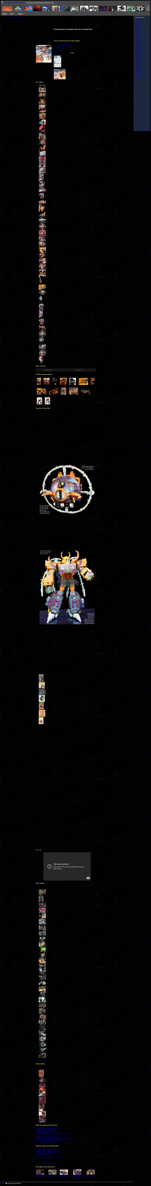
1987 (139, 70)
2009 (139, 41)
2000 (139, 54)
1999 (139, 55)
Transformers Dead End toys (63, 46)
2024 (139, 20)
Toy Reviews (58, 50)
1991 (139, 66)
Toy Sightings (58, 48)
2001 (139, 52)
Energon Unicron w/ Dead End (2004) (46, 1129)
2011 (139, 38)
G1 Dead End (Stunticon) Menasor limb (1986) (48, 1149)
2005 (139, 46)
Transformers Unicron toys (63, 43)
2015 (139, 32)
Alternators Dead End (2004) (43, 1154)
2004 (139, 48)
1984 (139, 76)
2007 (139, 44)
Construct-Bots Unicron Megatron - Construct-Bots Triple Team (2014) (54, 1138)
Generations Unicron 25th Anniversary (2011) (47, 1136)
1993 (139, 63)
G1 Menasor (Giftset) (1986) (43, 1150)
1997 (139, 58)
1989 (139, 69)
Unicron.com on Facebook (14, 1183)
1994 (139, 62)
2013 (139, 35)
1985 (139, 75)
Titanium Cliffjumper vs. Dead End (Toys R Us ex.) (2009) (51, 1157)
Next (45, 1060)
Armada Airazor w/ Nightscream (78, 1176)
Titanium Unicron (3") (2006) (43, 1132)
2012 (139, 37)
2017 (139, 30)
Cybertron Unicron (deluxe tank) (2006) (46, 1131)
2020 (139, 25)
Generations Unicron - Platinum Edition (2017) (48, 1141)
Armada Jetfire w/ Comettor (91, 1176)
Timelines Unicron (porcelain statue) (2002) (47, 1128)
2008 (139, 42)
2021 (139, 24)
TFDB (72, 52)
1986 (139, 73)
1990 (139, 68)
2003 (139, 49)
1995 (139, 61)
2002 (139, 51)
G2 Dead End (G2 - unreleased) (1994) (46, 1151)
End (48, 1060)
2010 (139, 39)
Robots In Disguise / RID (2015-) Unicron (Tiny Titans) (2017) (52, 1139)
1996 (139, 59)
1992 (139, 65)
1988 (139, 72)
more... (97, 26)
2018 (139, 28)
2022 (139, 22)
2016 (139, 31)
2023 (139, 21)
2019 (139, 27)
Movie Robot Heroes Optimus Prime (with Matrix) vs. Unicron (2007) (53, 1133)
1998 (139, 56)
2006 (139, 45)
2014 (139, 34)
